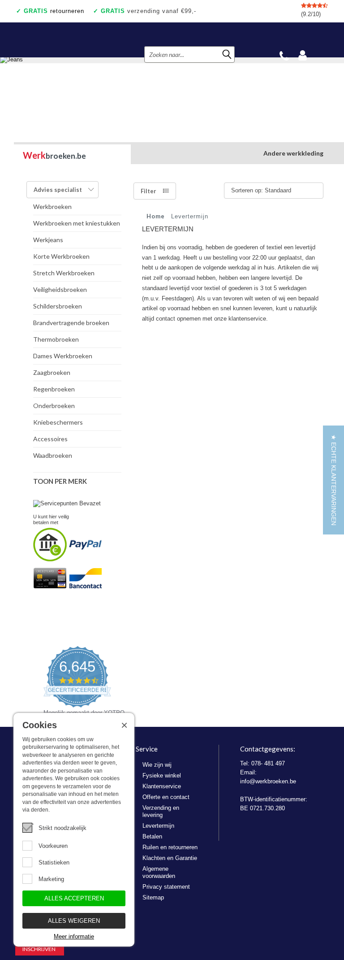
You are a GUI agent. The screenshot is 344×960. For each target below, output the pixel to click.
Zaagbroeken (51, 372)
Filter (148, 191)
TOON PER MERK (60, 481)
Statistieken (54, 862)
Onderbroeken (54, 405)
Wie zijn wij (157, 764)
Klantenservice (161, 786)
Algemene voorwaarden (158, 872)
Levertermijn (158, 825)
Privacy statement (166, 886)
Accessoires (50, 439)
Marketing (51, 879)
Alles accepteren (74, 898)
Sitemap (153, 897)
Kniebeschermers (58, 422)
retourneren (54, 11)
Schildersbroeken (57, 306)
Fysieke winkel (161, 775)
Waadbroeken (52, 455)
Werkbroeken (52, 206)
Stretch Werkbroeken (64, 273)
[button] (333, 480)
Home (155, 216)
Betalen (152, 836)
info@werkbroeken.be (268, 781)
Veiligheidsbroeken (60, 289)
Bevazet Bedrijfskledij (69, 39)
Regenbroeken (54, 389)
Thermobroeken (56, 339)
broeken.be (54, 155)
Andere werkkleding (293, 153)
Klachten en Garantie (169, 858)
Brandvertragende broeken (71, 322)
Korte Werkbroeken (61, 256)
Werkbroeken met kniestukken (76, 223)
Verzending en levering (160, 811)
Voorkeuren (53, 846)
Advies (58, 189)
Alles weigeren (74, 920)
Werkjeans (48, 239)
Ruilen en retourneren (170, 847)
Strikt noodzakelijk (62, 828)
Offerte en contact (165, 797)
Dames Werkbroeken (62, 356)
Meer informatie (74, 936)
